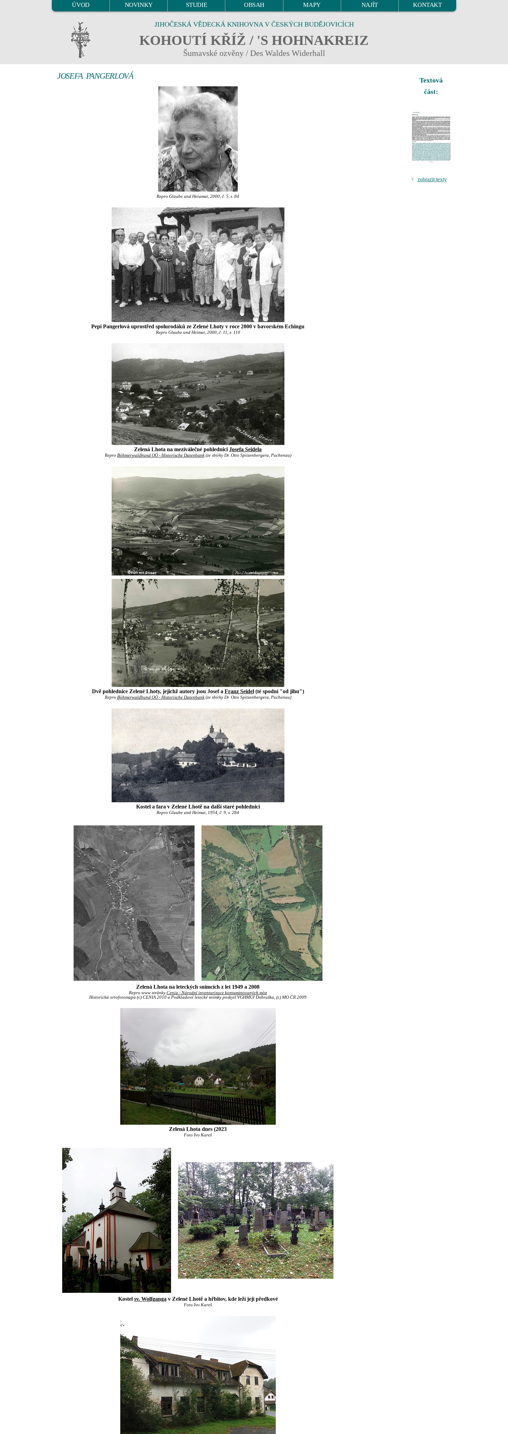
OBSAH (254, 4)
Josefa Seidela (245, 449)
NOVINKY (139, 4)
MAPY (311, 4)
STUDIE (196, 4)
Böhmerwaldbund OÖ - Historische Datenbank (161, 455)
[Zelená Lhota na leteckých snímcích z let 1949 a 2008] (134, 902)
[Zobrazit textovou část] (432, 137)
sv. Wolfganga (150, 1299)
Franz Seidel (239, 691)
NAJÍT (369, 4)
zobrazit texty (432, 179)
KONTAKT (427, 4)
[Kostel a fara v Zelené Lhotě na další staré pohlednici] (198, 755)
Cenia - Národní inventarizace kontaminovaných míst (217, 992)
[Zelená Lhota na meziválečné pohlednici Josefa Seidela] (198, 394)
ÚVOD (80, 4)
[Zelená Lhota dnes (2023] (198, 1066)
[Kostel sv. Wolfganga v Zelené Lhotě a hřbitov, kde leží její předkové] (117, 1220)
